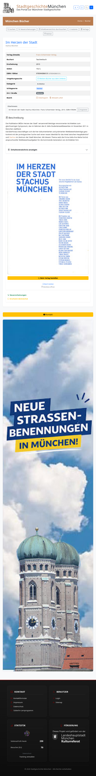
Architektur (41, 84)
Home (80, 21)
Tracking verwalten (27, 756)
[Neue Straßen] (48, 495)
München (40, 93)
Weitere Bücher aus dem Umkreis (52, 78)
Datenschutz (18, 706)
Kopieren (83, 110)
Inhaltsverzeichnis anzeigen (24, 149)
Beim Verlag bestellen (49, 278)
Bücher (88, 21)
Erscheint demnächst (18, 299)
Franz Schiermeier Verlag (46, 55)
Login (58, 698)
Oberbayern (43, 98)
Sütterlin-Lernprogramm (23, 710)
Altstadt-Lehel (57, 98)
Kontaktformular (20, 698)
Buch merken (49, 284)
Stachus (39, 88)
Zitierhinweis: (13, 106)
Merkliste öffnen (49, 287)
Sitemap (59, 702)
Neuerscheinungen (17, 295)
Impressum (18, 702)
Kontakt (49, 314)
